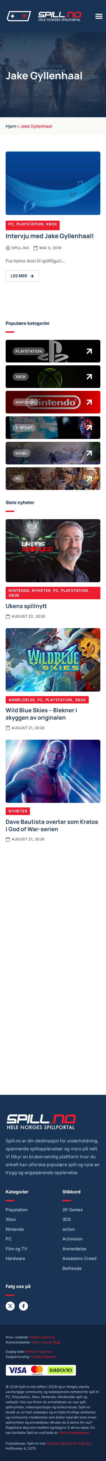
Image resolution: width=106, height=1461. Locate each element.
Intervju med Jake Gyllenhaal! (50, 235)
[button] (99, 16)
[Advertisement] (53, 904)
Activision (72, 1239)
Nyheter (41, 590)
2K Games (72, 1210)
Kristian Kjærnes (39, 1351)
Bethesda (71, 1268)
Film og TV (16, 1249)
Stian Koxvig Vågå (46, 1342)
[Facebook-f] (23, 1306)
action (68, 1229)
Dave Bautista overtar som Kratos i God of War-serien (52, 825)
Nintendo (18, 590)
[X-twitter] (10, 1306)
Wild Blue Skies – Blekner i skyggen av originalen (41, 713)
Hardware (15, 1258)
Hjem (11, 126)
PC (11, 224)
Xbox (51, 224)
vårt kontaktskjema (74, 1432)
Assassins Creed (79, 1258)
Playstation (30, 224)
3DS (66, 1219)
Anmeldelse (21, 699)
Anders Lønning (42, 1337)
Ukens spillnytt (26, 605)
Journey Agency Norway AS (68, 1443)
